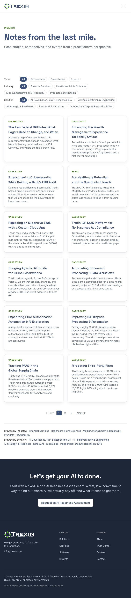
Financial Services (40, 86)
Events (74, 79)
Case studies (58, 79)
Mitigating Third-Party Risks (92, 366)
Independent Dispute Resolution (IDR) (91, 106)
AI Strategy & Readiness (19, 106)
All (23, 79)
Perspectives (38, 79)
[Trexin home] (16, 6)
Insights (63, 558)
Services (64, 545)
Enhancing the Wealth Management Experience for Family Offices (90, 132)
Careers (101, 552)
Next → (81, 412)
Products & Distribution (63, 92)
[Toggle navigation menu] (123, 6)
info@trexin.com (13, 551)
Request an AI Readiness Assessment (65, 502)
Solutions (64, 539)
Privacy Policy (56, 585)
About (100, 539)
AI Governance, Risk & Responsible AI (51, 99)
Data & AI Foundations (51, 106)
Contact (101, 558)
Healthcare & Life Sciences (71, 86)
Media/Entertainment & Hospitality (25, 92)
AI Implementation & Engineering (96, 99)
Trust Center (103, 545)
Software (64, 552)
